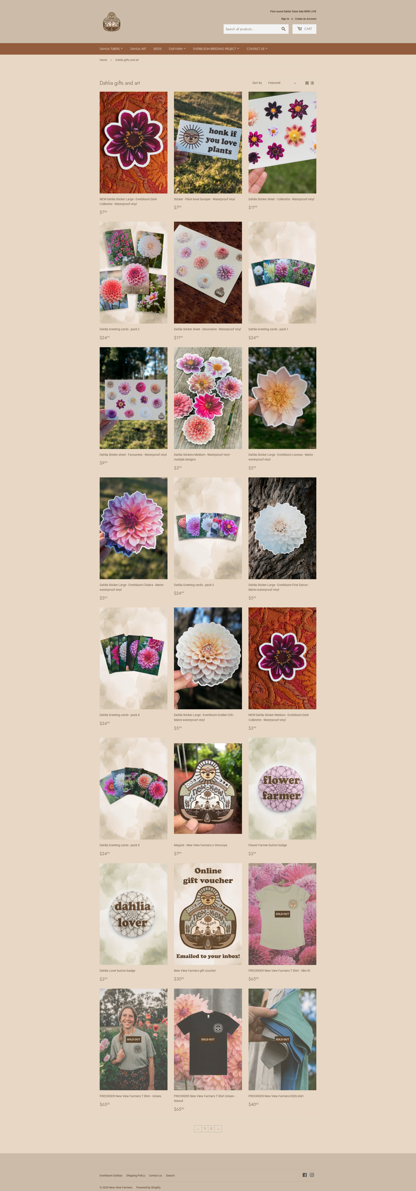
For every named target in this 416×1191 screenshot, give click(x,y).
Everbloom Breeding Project (215, 49)
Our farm (176, 49)
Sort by (257, 83)
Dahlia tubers (110, 49)
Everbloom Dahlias (111, 1175)
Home (103, 60)
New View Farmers (120, 1187)
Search (170, 1175)
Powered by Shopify (148, 1187)
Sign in (285, 18)
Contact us (256, 49)
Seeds (157, 49)
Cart (307, 28)
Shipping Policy (135, 1175)
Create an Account (305, 18)
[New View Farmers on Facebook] (304, 1175)
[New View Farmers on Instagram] (312, 1175)
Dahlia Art (138, 49)
